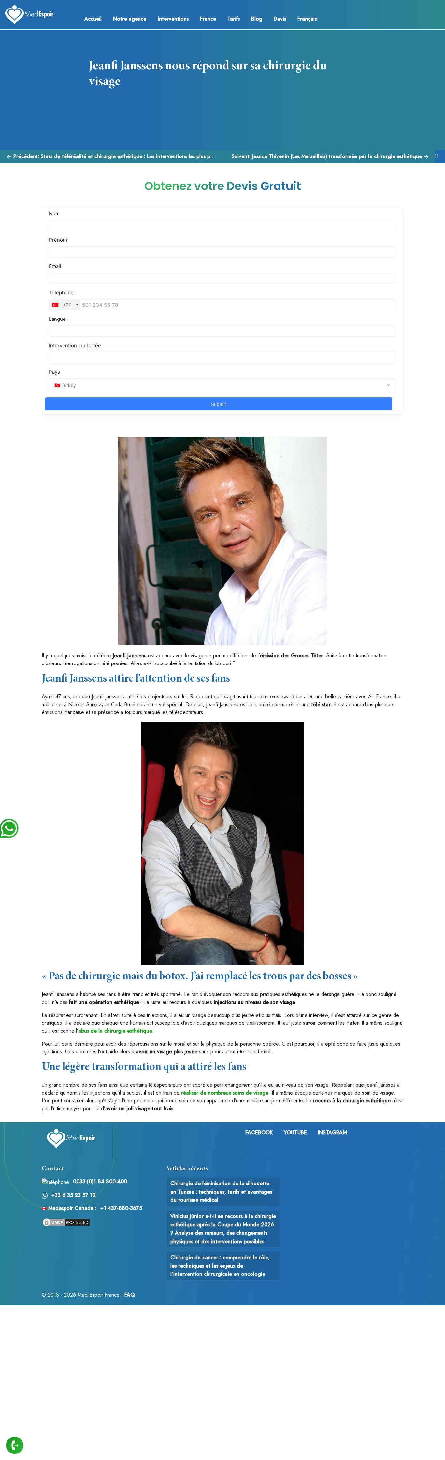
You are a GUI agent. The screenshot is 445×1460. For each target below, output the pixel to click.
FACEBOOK (259, 1132)
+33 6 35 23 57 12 (73, 1195)
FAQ (129, 1295)
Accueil (93, 18)
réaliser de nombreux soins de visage (224, 1092)
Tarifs (233, 18)
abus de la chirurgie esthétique (115, 1031)
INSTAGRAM (332, 1132)
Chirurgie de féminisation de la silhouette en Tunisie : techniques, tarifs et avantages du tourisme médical (221, 1192)
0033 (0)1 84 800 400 (100, 1181)
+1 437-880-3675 (121, 1208)
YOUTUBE (295, 1132)
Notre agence (129, 18)
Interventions (173, 18)
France (208, 18)
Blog (256, 18)
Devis (280, 18)
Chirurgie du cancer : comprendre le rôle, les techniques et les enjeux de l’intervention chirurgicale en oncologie (220, 1266)
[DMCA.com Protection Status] (66, 1221)
